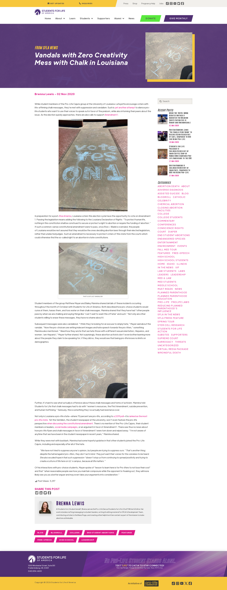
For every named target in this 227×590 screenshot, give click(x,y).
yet (116, 107)
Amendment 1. (112, 114)
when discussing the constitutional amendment (70, 423)
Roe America (65, 216)
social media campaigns (66, 427)
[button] (85, 3)
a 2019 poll (119, 416)
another (122, 107)
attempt (131, 107)
